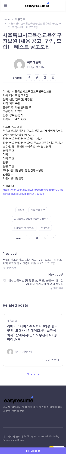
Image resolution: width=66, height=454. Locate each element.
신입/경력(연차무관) (23, 227)
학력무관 (44, 227)
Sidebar (35, 450)
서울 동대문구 (38, 210)
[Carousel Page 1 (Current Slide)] (28, 374)
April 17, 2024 (52, 360)
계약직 (21, 210)
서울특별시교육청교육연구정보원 (31, 218)
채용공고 (20, 19)
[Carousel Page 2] (31, 374)
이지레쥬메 (34, 62)
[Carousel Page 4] (38, 374)
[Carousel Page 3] (35, 374)
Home (6, 19)
